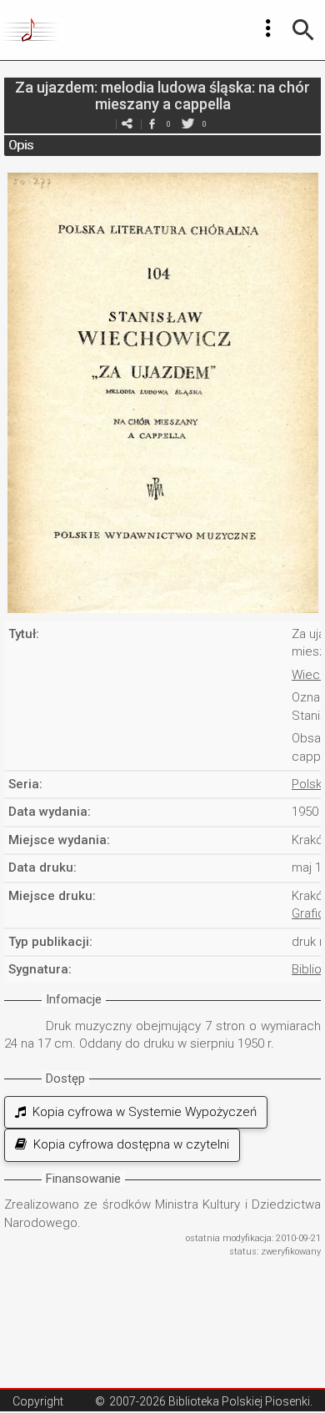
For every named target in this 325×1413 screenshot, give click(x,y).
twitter (187, 123)
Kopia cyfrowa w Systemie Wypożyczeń (141, 1111)
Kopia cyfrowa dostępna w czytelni (128, 1144)
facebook (151, 123)
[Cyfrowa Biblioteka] (32, 30)
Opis (20, 145)
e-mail (126, 123)
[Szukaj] (303, 30)
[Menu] (268, 28)
